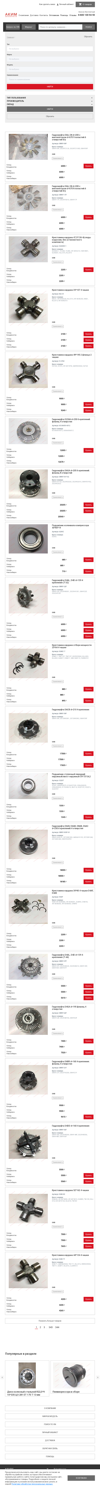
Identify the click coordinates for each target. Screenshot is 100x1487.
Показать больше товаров (50, 1321)
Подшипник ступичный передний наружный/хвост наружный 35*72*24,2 (71, 775)
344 (57, 1327)
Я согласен (81, 1478)
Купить (89, 166)
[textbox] (50, 79)
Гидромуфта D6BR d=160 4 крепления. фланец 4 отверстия (71, 1062)
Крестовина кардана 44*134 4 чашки (70, 1255)
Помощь (64, 15)
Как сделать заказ (47, 4)
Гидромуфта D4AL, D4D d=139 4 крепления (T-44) (67, 956)
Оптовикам (54, 15)
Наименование (12, 75)
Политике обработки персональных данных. (32, 1484)
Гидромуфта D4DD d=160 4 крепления (70, 1126)
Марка (9, 55)
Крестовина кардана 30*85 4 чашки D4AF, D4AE (72, 892)
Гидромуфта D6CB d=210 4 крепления (70, 709)
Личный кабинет (66, 4)
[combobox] (50, 79)
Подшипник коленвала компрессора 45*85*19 (70, 526)
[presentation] (2, 1377)
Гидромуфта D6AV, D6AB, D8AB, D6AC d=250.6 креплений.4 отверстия (70, 827)
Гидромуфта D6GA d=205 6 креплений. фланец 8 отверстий (71, 471)
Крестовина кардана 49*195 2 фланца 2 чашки (72, 356)
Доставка (34, 15)
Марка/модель (28, 28)
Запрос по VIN (13, 27)
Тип (8, 44)
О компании (24, 15)
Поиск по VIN (50, 1424)
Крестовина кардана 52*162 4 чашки (70, 1190)
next (63, 1327)
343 (51, 1327)
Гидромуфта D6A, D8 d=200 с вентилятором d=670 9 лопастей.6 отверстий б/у (69, 137)
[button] (50, 98)
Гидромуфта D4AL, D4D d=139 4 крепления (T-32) (67, 581)
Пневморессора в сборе (66, 1391)
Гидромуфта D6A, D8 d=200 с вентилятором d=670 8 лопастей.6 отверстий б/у (69, 188)
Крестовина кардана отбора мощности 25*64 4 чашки (72, 646)
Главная (10, 37)
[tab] (50, 98)
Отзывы (72, 15)
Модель (10, 65)
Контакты (44, 15)
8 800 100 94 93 (86, 15)
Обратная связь (50, 1448)
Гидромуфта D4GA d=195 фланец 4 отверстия (69, 1008)
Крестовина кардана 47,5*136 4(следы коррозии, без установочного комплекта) (71, 239)
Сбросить (88, 37)
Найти (50, 87)
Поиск (88, 27)
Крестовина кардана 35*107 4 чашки (70, 290)
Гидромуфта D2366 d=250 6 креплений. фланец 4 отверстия (71, 420)
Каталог (9, 1469)
